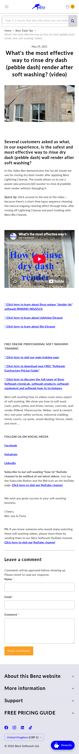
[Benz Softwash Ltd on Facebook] (8, 728)
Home (7, 30)
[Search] (72, 21)
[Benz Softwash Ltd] (39, 6)
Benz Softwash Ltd (27, 746)
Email (8, 597)
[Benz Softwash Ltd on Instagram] (16, 728)
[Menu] (6, 6)
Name (9, 579)
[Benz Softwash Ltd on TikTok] (33, 728)
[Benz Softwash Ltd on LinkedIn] (25, 728)
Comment (11, 614)
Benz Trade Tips (24, 30)
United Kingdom (22, 737)
